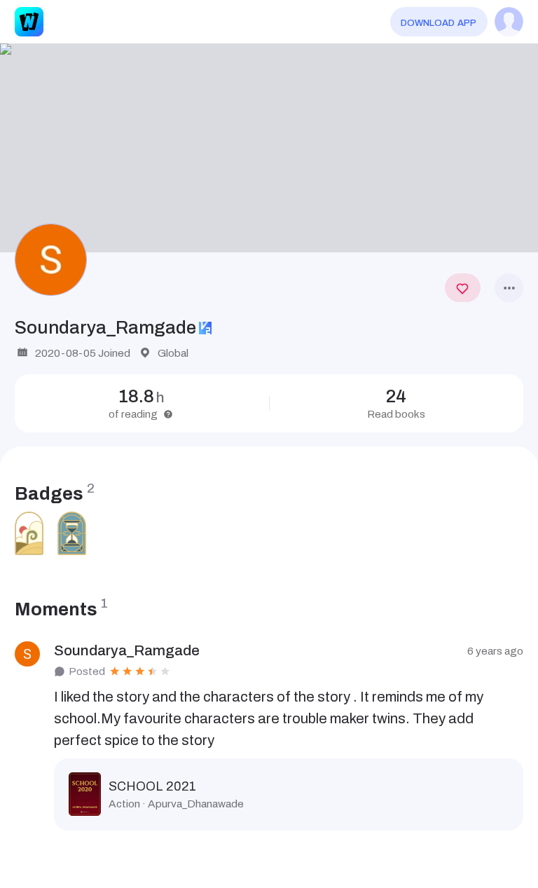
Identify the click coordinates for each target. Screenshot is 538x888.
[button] (269, 148)
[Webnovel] (29, 21)
